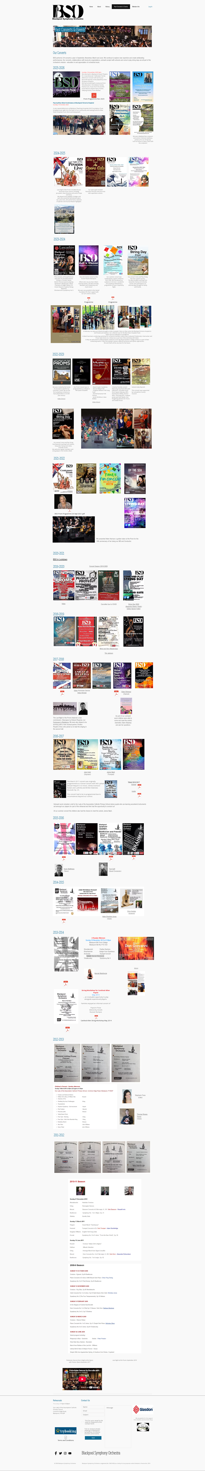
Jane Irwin (87, 772)
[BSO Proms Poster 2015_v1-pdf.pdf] (64, 859)
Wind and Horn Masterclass (109, 649)
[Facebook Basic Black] (56, 1453)
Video (63, 604)
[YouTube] (70, 1453)
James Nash (111, 772)
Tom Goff (112, 869)
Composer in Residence (61, 722)
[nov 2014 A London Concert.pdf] (64, 921)
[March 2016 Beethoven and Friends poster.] (111, 859)
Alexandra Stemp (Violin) (134, 606)
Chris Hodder (131, 911)
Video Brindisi (81, 693)
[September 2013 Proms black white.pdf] (65, 984)
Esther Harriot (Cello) (134, 609)
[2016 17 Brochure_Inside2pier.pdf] (139, 796)
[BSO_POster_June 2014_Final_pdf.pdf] (67, 1030)
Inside (134, 791)
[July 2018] (116, 693)
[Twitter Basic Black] (60, 1453)
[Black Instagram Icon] (65, 1453)
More (136, 968)
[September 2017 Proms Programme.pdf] (62, 694)
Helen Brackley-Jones (109, 916)
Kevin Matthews (69, 869)
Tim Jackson (109, 653)
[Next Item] (148, 429)
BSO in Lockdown (60, 559)
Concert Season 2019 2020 (98, 566)
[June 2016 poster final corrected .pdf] (133, 858)
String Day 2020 (133, 604)
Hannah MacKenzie (100, 973)
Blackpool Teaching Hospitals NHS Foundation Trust (86, 108)
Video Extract (61, 399)
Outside (133, 784)
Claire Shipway (126, 692)
